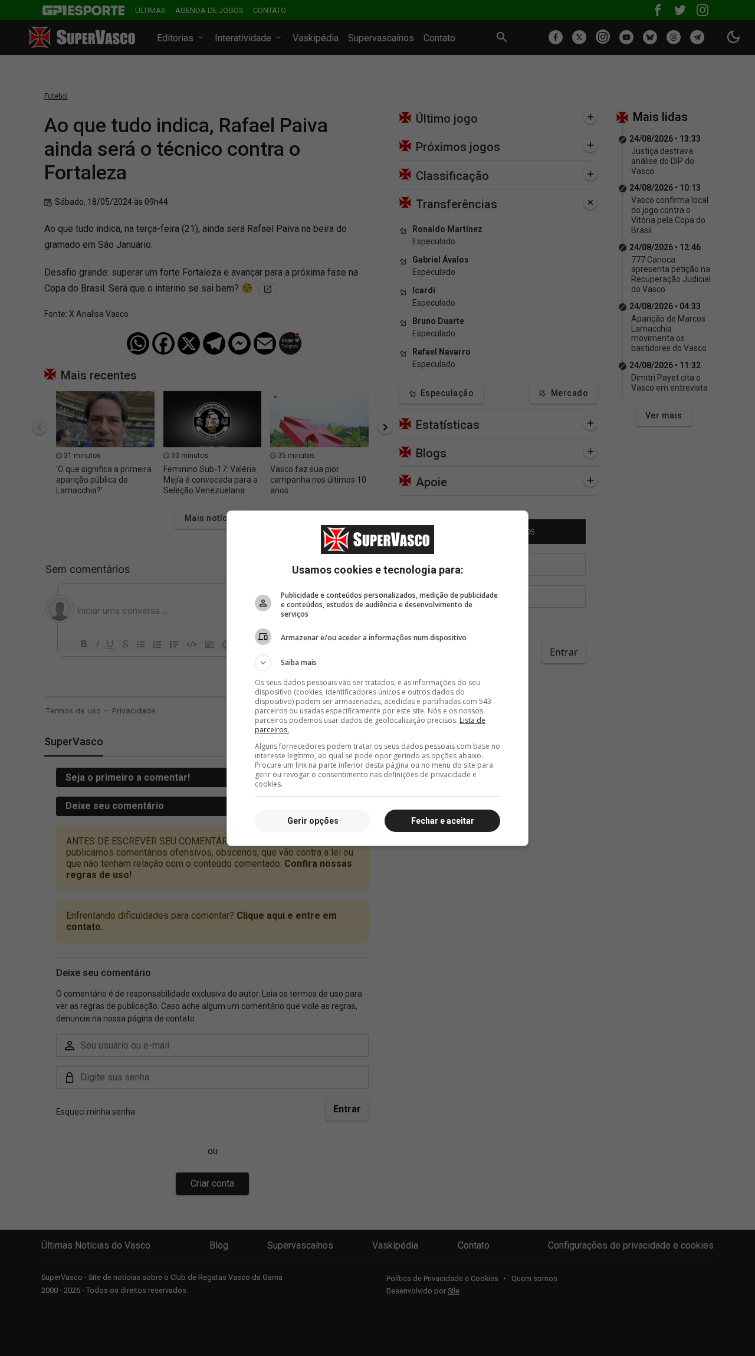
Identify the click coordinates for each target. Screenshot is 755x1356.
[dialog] (377, 678)
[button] (377, 662)
